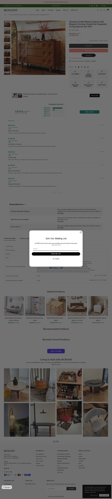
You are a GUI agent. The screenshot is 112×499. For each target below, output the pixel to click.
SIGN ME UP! (56, 254)
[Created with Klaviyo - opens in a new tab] (56, 268)
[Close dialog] (81, 232)
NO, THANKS (56, 258)
